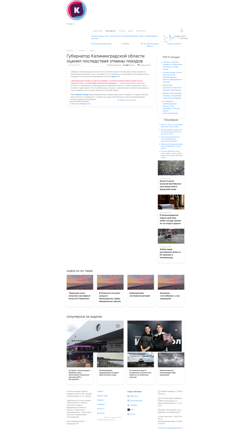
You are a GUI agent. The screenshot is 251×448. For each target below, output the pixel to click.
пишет (113, 76)
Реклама (122, 31)
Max (131, 410)
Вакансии (100, 413)
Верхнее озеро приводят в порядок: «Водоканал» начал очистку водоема (172, 95)
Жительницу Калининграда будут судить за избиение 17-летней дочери (172, 146)
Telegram (133, 405)
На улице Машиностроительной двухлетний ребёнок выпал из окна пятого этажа (171, 132)
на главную (121, 100)
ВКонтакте (134, 396)
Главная (100, 391)
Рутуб (132, 414)
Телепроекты (141, 31)
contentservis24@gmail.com (80, 104)
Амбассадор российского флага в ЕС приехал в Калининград (172, 87)
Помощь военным (174, 44)
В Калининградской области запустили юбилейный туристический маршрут (170, 139)
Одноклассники (136, 401)
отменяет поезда (81, 95)
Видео (130, 31)
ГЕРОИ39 (125, 44)
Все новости (111, 31)
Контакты (100, 409)
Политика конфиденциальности (170, 428)
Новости (100, 400)
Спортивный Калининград (101, 44)
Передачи (101, 404)
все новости (131, 100)
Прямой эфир (97, 31)
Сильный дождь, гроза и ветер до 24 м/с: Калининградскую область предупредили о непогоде (172, 77)
